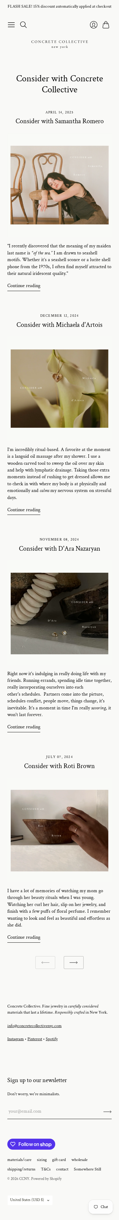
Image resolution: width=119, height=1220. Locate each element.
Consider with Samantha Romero (60, 121)
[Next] (74, 962)
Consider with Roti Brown (59, 766)
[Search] (23, 25)
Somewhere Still (87, 1169)
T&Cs (46, 1169)
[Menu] (11, 24)
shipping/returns (21, 1169)
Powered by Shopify (46, 1178)
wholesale (79, 1160)
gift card (59, 1160)
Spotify (52, 1039)
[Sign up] (107, 1111)
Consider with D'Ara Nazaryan (59, 548)
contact (62, 1169)
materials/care (19, 1160)
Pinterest (34, 1039)
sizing (42, 1160)
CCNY (24, 1178)
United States (27, 1200)
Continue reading (23, 286)
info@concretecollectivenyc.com (34, 1026)
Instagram (15, 1039)
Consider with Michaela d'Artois (59, 324)
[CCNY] (59, 44)
